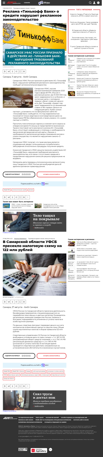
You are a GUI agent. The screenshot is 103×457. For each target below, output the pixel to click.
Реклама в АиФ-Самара (25, 420)
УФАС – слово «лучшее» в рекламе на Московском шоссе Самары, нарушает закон (22, 206)
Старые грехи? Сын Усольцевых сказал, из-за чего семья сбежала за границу (88, 66)
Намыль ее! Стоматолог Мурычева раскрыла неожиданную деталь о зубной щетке (87, 80)
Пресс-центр (39, 417)
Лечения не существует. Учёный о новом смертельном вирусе (87, 256)
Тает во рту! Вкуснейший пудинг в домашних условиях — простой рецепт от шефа (87, 243)
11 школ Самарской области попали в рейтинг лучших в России (84, 47)
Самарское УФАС (8, 66)
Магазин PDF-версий (52, 417)
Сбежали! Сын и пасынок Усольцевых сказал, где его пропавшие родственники (88, 60)
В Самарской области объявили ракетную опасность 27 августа (84, 31)
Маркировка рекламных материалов (30, 422)
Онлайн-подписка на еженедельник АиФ (74, 417)
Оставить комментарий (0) (51, 174)
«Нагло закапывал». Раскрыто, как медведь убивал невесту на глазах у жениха (88, 277)
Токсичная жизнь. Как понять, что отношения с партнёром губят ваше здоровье (84, 39)
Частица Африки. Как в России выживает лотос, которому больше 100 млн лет (88, 270)
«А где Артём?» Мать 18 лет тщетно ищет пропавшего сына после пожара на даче (87, 263)
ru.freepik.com (19, 297)
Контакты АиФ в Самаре (81, 420)
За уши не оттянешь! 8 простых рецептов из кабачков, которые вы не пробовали (88, 93)
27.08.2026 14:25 (7, 238)
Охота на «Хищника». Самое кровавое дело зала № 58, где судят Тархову (84, 23)
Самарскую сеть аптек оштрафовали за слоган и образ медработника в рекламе (53, 206)
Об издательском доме (25, 417)
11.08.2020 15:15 (7, 8)
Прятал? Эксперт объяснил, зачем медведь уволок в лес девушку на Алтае (87, 86)
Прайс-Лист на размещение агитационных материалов (53, 420)
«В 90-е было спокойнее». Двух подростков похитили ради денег (87, 249)
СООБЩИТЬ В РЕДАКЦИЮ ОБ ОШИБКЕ (55, 422)
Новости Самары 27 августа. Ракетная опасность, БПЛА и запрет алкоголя (84, 15)
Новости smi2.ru (9, 232)
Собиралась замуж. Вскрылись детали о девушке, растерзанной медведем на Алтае (87, 73)
